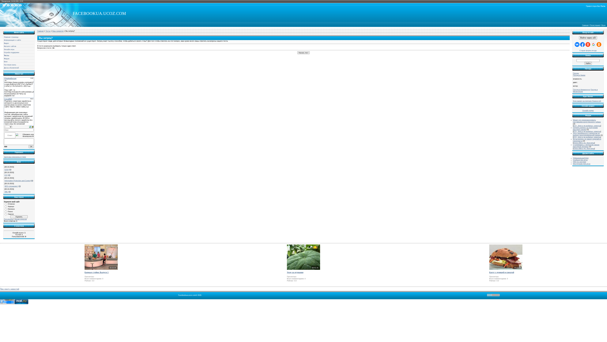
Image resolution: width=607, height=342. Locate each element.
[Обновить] (30, 127)
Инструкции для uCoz (581, 164)
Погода (576, 73)
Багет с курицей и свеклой (501, 272)
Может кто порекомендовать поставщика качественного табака (587, 121)
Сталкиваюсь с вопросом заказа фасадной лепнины (586, 146)
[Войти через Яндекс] (588, 44)
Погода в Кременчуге (581, 90)
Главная (585, 25)
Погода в (579, 75)
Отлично (11, 204)
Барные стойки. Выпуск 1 (97, 272)
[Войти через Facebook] (582, 44)
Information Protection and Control (17, 181)
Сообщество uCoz (580, 160)
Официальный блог (581, 158)
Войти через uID (588, 38)
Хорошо (11, 206)
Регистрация (595, 25)
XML (6, 192)
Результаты (8, 219)
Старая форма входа (588, 50)
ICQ (6, 175)
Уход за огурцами (295, 272)
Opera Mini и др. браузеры (583, 143)
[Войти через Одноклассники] (599, 44)
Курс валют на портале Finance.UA (587, 101)
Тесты (48, 31)
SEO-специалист (11, 186)
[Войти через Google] (593, 44)
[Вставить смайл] (33, 127)
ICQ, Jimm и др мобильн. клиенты (587, 126)
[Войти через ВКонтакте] (577, 44)
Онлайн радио (588, 110)
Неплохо (11, 209)
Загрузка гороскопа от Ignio (15, 157)
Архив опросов (21, 219)
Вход (603, 25)
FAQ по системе (579, 162)
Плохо (10, 211)
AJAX (6, 170)
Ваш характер (58, 31)
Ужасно (11, 214)
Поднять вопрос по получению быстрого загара (585, 128)
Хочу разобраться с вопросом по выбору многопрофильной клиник (586, 134)
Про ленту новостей (9, 289)
